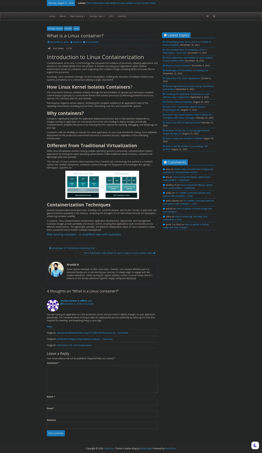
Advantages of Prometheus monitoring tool (73, 248)
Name (51, 396)
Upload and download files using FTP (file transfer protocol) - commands (92, 332)
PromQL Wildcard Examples (179, 101)
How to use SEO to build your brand (183, 122)
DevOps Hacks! (55, 28)
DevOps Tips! (96, 16)
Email (51, 408)
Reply (49, 326)
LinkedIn (122, 16)
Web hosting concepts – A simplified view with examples (84, 234)
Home (52, 16)
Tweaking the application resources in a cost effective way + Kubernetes (186, 95)
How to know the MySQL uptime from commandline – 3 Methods (186, 179)
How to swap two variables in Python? (184, 138)
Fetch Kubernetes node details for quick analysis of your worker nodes (121, 3)
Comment (53, 362)
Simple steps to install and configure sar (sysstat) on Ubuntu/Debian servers (188, 171)
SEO (111, 16)
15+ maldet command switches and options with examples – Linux (186, 194)
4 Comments (92, 42)
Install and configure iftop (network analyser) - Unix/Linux (85, 339)
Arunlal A (77, 42)
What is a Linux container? (178, 65)
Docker (68, 28)
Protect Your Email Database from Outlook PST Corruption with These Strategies (187, 116)
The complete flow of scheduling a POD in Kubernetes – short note (185, 51)
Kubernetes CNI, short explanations (74, 345)
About (63, 16)
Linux (76, 28)
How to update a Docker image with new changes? (186, 226)
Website (51, 420)
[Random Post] (207, 16)
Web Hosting (76, 16)
